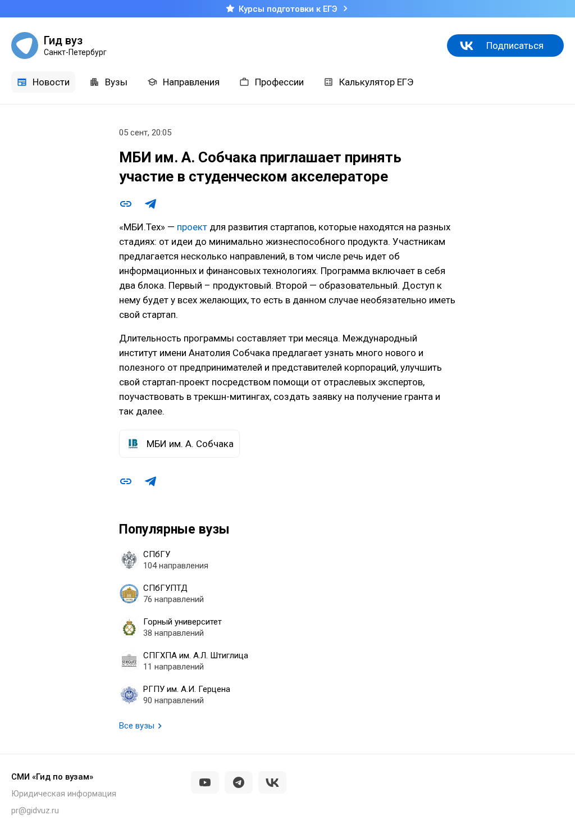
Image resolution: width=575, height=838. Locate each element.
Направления (191, 82)
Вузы (116, 82)
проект (192, 227)
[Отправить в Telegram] (150, 204)
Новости (51, 82)
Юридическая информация (63, 794)
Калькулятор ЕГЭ (376, 82)
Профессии (279, 82)
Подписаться (515, 45)
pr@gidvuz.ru (35, 810)
